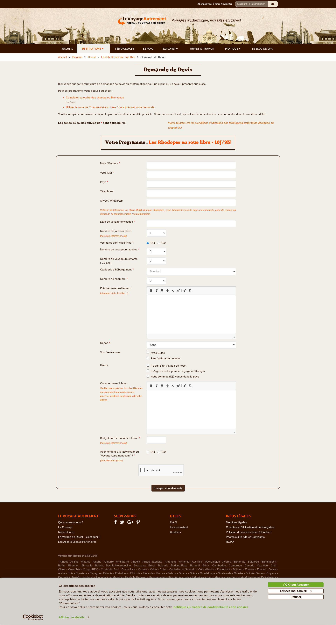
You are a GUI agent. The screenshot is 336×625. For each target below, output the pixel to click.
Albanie (85, 561)
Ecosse (249, 569)
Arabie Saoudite (152, 561)
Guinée (238, 573)
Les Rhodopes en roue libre (118, 57)
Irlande (218, 577)
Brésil (151, 565)
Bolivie (99, 565)
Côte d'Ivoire (206, 569)
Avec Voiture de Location (165, 358)
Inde (186, 577)
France (160, 573)
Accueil (62, 57)
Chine (61, 569)
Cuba (163, 569)
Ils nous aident (179, 527)
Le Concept (65, 527)
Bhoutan (73, 565)
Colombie (74, 569)
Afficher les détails (71, 617)
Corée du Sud (109, 569)
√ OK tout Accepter (296, 584)
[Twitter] (122, 522)
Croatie (142, 569)
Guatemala (224, 573)
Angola (135, 561)
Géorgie (63, 577)
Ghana (183, 573)
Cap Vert (262, 565)
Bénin (206, 565)
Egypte (261, 569)
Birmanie (86, 565)
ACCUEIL (67, 48)
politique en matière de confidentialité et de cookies (210, 607)
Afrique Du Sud (69, 561)
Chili (273, 565)
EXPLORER (169, 48)
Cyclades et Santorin (182, 569)
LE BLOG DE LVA (262, 48)
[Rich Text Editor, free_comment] (191, 409)
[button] (151, 290)
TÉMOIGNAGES (124, 48)
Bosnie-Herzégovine (118, 565)
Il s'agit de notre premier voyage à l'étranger (177, 371)
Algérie (97, 561)
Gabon (172, 573)
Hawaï (75, 577)
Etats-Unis (121, 573)
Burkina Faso (179, 565)
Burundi (195, 565)
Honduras (87, 577)
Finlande (148, 573)
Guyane (271, 573)
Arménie (184, 561)
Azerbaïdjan (212, 561)
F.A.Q (173, 522)
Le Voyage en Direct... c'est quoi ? (79, 536)
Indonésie (198, 577)
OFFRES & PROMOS (202, 48)
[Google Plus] (131, 522)
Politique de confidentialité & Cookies (248, 532)
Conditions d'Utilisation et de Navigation (250, 527)
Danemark (223, 569)
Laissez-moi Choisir (293, 590)
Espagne (95, 573)
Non (163, 242)
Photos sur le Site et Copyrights (245, 536)
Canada (249, 565)
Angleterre (122, 561)
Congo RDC (90, 569)
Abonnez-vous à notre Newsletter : (216, 4)
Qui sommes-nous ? (70, 522)
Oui (152, 242)
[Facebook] (116, 522)
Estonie (107, 573)
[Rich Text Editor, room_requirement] (191, 314)
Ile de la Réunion (135, 577)
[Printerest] (138, 522)
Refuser (295, 597)
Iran (209, 577)
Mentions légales (236, 522)
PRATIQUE (232, 48)
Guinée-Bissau (255, 573)
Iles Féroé (174, 577)
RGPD (230, 541)
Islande (230, 577)
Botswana (140, 565)
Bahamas (239, 561)
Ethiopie (135, 573)
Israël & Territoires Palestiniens (256, 577)
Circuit (92, 57)
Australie (197, 561)
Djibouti (237, 569)
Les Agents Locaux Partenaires (77, 541)
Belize (62, 565)
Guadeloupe (207, 573)
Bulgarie (77, 57)
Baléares (253, 561)
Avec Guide (157, 352)
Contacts (175, 532)
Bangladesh (269, 561)
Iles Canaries (157, 577)
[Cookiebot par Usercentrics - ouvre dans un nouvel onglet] (33, 617)
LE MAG (148, 48)
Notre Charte (66, 532)
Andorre (109, 561)
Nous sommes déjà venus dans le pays (174, 376)
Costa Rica (128, 569)
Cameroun (235, 565)
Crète (153, 569)
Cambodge (219, 565)
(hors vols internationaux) (113, 443)
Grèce (193, 573)
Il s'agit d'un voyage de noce (167, 365)
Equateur (81, 573)
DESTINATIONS (92, 48)
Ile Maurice (115, 577)
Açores (226, 561)
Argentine (171, 561)
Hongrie (101, 577)
